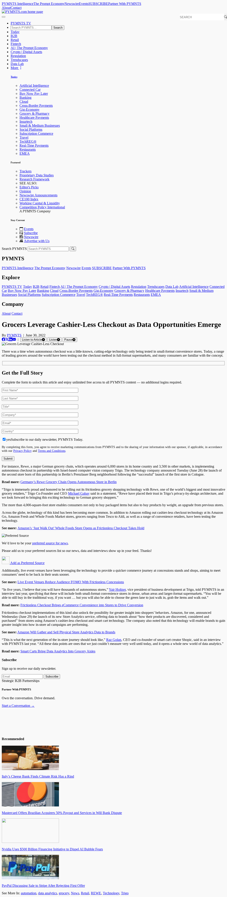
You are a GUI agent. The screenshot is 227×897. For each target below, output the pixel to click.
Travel (24, 137)
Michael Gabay (79, 493)
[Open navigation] (3, 17)
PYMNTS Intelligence (17, 4)
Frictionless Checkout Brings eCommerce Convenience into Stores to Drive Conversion (81, 605)
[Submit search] (73, 249)
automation (28, 893)
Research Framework (34, 179)
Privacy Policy (22, 450)
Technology (111, 893)
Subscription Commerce (36, 133)
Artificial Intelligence (34, 85)
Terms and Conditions (51, 450)
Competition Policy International (42, 207)
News (75, 893)
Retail (15, 40)
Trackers (25, 171)
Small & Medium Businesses (40, 125)
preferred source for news (50, 543)
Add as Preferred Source (27, 563)
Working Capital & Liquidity (40, 203)
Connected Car (30, 89)
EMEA (25, 153)
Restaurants (28, 149)
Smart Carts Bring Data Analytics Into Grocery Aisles (57, 651)
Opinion (25, 191)
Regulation (18, 56)
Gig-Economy (29, 109)
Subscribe (31, 233)
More (15, 68)
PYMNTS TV (21, 23)
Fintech (16, 44)
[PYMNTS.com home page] (22, 12)
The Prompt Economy (49, 4)
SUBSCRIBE (98, 4)
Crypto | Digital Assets (26, 52)
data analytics (47, 893)
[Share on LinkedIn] (10, 339)
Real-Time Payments (34, 145)
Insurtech (26, 121)
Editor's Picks (29, 187)
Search (58, 27)
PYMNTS (14, 335)
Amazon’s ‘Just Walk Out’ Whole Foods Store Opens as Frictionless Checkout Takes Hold (81, 528)
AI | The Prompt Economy (29, 48)
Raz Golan (113, 640)
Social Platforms (31, 129)
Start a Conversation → (18, 705)
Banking (25, 97)
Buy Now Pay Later (34, 93)
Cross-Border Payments (36, 105)
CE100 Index (29, 199)
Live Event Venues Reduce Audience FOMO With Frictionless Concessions (71, 582)
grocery (64, 893)
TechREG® (28, 141)
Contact (16, 8)
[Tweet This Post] (7, 339)
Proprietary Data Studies (37, 175)
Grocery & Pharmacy (34, 113)
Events (83, 4)
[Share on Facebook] (3, 339)
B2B (14, 36)
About (6, 8)
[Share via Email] (14, 339)
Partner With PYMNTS (124, 4)
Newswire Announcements (38, 195)
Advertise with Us (36, 241)
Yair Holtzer (117, 589)
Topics (14, 76)
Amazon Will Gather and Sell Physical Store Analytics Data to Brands (66, 632)
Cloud (24, 101)
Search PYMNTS (14, 249)
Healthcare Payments (34, 117)
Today (15, 32)
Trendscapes (19, 60)
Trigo (125, 893)
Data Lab (17, 64)
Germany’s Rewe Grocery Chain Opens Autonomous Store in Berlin (68, 482)
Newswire (72, 4)
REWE (96, 893)
